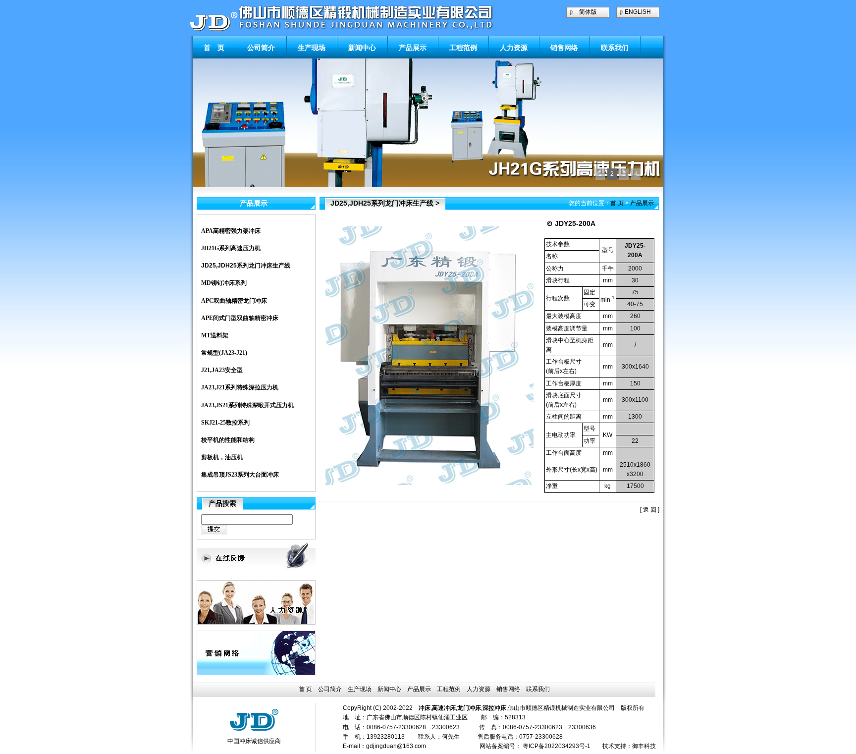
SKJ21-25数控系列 (225, 422)
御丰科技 (644, 746)
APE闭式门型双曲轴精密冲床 (239, 318)
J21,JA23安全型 (222, 370)
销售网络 (564, 48)
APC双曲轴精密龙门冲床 (234, 300)
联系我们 (615, 48)
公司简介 (261, 48)
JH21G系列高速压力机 (231, 248)
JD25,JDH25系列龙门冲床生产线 (245, 265)
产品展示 (413, 48)
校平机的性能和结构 (228, 439)
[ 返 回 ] (649, 509)
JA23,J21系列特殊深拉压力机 (239, 387)
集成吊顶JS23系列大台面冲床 (240, 474)
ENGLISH (638, 11)
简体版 (588, 11)
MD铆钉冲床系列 (224, 282)
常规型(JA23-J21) (224, 352)
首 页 (214, 48)
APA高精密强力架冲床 (231, 230)
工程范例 (463, 48)
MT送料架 (214, 335)
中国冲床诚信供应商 (254, 741)
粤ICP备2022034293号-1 (556, 746)
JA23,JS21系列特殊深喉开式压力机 (247, 405)
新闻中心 (362, 48)
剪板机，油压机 (222, 457)
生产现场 (311, 48)
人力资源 (514, 48)
